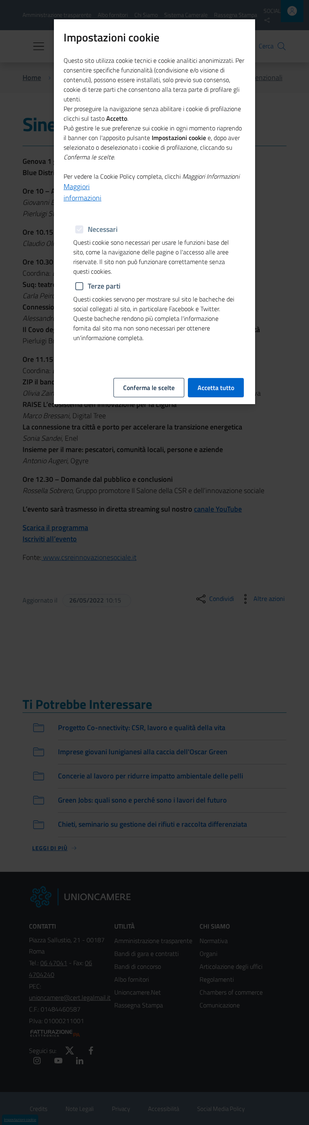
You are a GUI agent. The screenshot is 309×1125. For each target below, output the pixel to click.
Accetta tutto (216, 387)
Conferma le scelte (149, 387)
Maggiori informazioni (82, 192)
